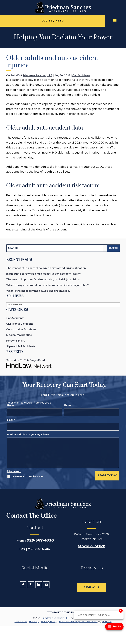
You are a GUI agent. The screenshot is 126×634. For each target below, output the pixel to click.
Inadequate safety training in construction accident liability (43, 273)
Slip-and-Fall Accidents (20, 346)
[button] (115, 21)
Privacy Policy (49, 621)
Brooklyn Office (91, 546)
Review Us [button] (91, 587)
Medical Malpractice (19, 335)
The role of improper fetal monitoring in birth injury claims (43, 279)
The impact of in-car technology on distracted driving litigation (46, 268)
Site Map (34, 621)
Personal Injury (15, 340)
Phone (67, 405)
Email (11, 419)
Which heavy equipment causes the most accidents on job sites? (47, 285)
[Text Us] (114, 627)
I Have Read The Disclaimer (28, 476)
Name (10, 405)
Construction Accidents (21, 329)
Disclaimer (14, 471)
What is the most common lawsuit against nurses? (38, 290)
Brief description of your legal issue (28, 434)
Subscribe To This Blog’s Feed (25, 360)
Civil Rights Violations (19, 323)
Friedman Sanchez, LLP (37, 75)
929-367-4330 (52, 21)
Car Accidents (81, 75)
